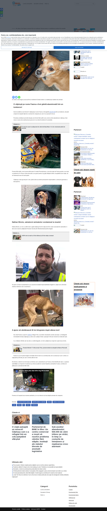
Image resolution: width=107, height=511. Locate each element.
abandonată (52, 111)
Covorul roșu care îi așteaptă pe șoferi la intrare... (86, 52)
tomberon (34, 405)
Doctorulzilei (72, 505)
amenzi (49, 401)
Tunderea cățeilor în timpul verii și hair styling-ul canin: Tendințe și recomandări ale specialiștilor (37, 467)
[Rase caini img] (84, 186)
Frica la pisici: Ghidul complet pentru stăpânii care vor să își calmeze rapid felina (33, 465)
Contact (43, 509)
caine (14, 405)
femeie (19, 405)
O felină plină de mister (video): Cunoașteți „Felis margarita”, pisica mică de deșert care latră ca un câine (40, 471)
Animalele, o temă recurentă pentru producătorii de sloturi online (29, 469)
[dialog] (53, 41)
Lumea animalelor (45, 489)
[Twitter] (16, 97)
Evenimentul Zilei (73, 492)
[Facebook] (13, 97)
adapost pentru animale (24, 401)
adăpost (30, 334)
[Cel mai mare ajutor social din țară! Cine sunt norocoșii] (77, 77)
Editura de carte (73, 503)
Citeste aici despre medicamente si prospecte (81, 287)
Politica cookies (26, 509)
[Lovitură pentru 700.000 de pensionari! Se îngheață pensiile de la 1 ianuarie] (77, 197)
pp (23, 405)
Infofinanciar (72, 497)
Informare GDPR (35, 509)
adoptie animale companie (39, 401)
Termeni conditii (16, 509)
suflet (28, 405)
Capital (70, 489)
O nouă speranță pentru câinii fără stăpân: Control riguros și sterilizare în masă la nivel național (37, 473)
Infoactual (71, 500)
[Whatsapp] (19, 97)
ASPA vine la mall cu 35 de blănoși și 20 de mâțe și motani (38, 235)
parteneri (9, 37)
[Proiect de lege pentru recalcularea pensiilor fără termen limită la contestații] (77, 163)
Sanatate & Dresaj (45, 492)
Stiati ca (42, 495)
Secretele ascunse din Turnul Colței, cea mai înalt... (86, 59)
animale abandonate (58, 401)
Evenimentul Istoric (74, 495)
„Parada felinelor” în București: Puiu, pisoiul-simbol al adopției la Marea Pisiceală (44, 347)
